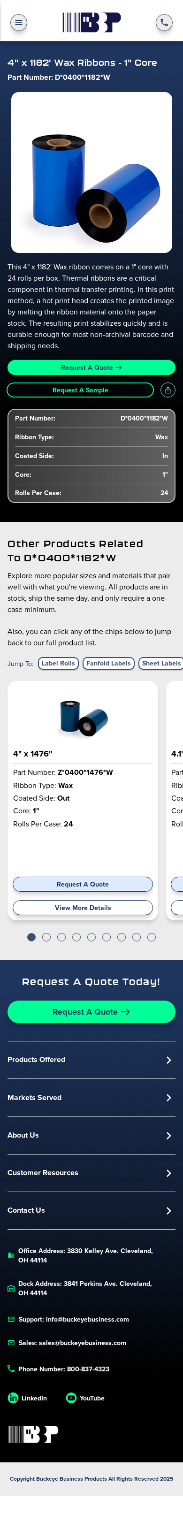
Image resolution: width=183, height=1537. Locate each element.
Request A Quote (87, 367)
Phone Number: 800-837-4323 (63, 1369)
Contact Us (26, 1210)
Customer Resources (43, 1172)
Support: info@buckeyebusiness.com (74, 1319)
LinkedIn (34, 1398)
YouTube (92, 1398)
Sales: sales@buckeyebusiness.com (72, 1342)
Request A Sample (80, 390)
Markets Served (34, 1097)
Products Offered (36, 1059)
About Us (23, 1135)
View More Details (83, 907)
